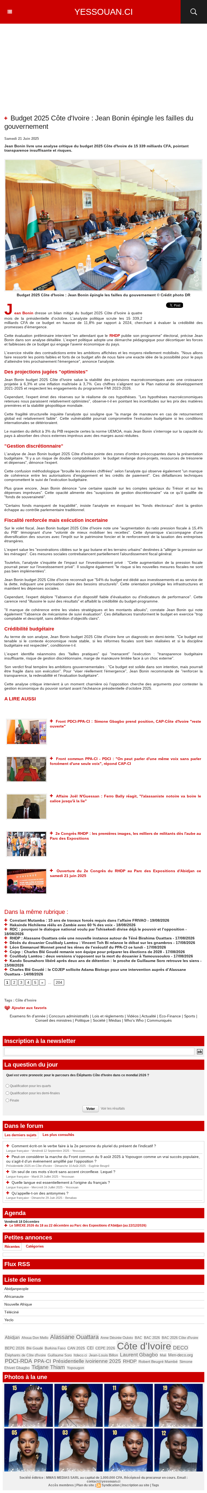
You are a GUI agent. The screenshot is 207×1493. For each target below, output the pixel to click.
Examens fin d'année (28, 1016)
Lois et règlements (108, 1016)
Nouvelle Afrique (18, 1304)
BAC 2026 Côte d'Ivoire (180, 1338)
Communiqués (159, 1020)
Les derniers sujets (20, 1135)
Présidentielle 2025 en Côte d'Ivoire (29, 1165)
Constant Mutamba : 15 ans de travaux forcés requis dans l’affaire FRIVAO (77, 920)
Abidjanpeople (16, 1289)
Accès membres (61, 1485)
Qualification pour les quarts (30, 1086)
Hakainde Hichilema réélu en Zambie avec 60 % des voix (61, 925)
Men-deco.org (180, 1355)
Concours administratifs (69, 1016)
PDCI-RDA (18, 1361)
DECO (180, 1348)
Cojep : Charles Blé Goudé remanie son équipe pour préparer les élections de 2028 (85, 952)
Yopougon (75, 1368)
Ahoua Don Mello (35, 1338)
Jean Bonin (18, 313)
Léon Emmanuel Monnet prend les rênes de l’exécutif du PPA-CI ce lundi (76, 947)
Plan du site (85, 1485)
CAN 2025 (76, 1348)
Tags (155, 1485)
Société (99, 1020)
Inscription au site (135, 1485)
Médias (115, 1020)
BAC (138, 1338)
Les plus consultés (58, 1135)
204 (59, 982)
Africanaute (14, 1296)
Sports (189, 1016)
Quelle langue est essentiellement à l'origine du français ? (61, 1182)
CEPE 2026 (105, 1348)
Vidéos (133, 1016)
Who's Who (134, 1020)
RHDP (114, 335)
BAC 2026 (152, 1338)
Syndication (111, 1485)
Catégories (35, 1246)
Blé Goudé (34, 1348)
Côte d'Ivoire (25, 1000)
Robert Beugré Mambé (158, 1361)
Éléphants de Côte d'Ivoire (25, 1355)
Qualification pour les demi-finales (35, 1093)
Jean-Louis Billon (103, 1355)
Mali (163, 1355)
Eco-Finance (170, 1016)
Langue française (18, 1150)
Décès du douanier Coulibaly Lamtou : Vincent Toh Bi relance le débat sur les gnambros (90, 942)
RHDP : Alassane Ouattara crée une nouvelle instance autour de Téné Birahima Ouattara (90, 938)
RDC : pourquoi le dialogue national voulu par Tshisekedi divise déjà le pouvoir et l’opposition (96, 929)
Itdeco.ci (80, 1355)
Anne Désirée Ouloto (117, 1338)
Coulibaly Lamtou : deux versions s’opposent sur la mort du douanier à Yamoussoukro (89, 956)
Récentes (12, 1247)
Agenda (15, 1213)
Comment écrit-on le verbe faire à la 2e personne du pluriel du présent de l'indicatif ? (84, 1146)
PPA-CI (42, 1361)
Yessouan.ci (103, 12)
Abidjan (12, 1337)
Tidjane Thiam (48, 1367)
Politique (82, 1020)
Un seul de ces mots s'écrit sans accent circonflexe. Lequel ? (63, 1172)
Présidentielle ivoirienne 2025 (87, 1361)
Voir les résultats (113, 1108)
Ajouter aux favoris (29, 1008)
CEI (90, 1348)
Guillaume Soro (60, 1355)
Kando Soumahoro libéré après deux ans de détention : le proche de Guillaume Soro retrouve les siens (104, 960)
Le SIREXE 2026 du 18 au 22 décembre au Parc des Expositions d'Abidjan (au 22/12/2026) (77, 1225)
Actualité (149, 1016)
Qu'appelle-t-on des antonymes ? (40, 1193)
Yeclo (8, 1320)
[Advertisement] (103, 73)
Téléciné (11, 1312)
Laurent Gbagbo (139, 1354)
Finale (14, 1100)
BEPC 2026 (15, 1348)
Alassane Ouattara (74, 1337)
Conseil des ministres (53, 1020)
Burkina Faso (55, 1348)
